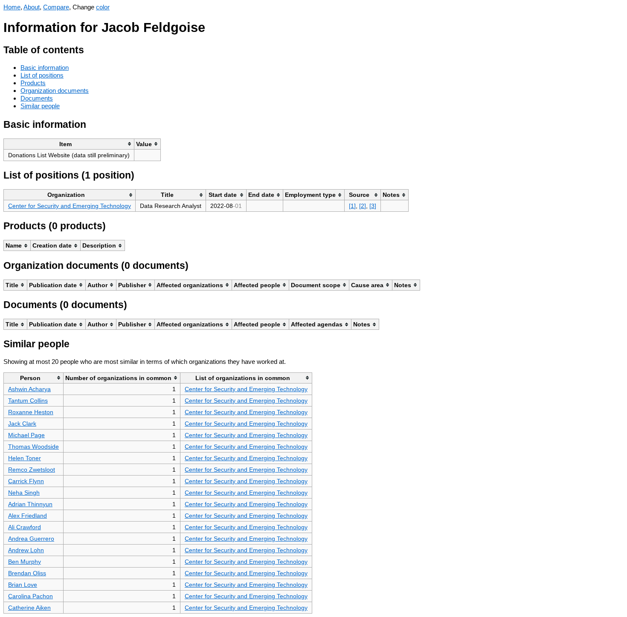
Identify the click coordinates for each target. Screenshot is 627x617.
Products (33, 82)
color (103, 7)
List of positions (42, 75)
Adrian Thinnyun (30, 504)
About (31, 7)
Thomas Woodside (33, 446)
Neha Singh (24, 492)
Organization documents (54, 90)
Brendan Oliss (27, 573)
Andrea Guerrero (31, 538)
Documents (36, 98)
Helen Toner (24, 458)
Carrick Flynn (26, 481)
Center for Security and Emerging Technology (69, 205)
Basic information (44, 67)
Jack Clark (22, 423)
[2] (362, 205)
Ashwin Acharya (29, 389)
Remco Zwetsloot (31, 469)
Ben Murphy (24, 561)
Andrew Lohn (26, 550)
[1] (352, 205)
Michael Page (26, 435)
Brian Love (22, 584)
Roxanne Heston (30, 412)
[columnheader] (69, 143)
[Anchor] (91, 49)
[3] (372, 205)
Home (11, 7)
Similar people (40, 106)
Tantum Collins (28, 400)
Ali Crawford (24, 527)
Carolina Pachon (30, 596)
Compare (56, 7)
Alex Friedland (27, 515)
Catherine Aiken (29, 607)
